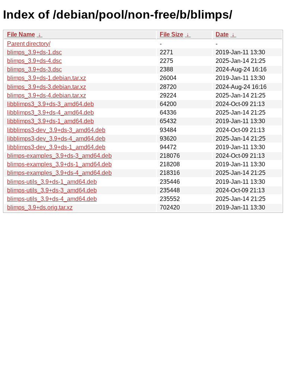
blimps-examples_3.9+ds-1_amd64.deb (59, 164)
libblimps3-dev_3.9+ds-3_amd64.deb (56, 130)
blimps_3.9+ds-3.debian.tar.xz (46, 87)
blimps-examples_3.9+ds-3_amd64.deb (59, 156)
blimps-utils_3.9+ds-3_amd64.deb (52, 190)
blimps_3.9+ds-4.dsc (34, 61)
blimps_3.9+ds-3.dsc (34, 69)
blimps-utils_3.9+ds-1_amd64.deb (52, 182)
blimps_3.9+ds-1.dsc (34, 52)
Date (222, 34)
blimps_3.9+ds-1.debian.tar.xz (46, 78)
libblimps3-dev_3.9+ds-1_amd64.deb (56, 147)
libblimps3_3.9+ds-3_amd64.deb (50, 104)
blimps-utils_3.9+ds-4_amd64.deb (52, 199)
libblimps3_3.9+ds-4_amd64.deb (50, 112)
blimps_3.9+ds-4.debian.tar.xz (46, 95)
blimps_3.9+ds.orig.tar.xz (40, 207)
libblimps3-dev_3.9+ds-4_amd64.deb (56, 138)
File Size (171, 34)
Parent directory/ (28, 44)
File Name (21, 34)
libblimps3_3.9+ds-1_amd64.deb (50, 121)
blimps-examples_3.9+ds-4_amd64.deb (59, 173)
